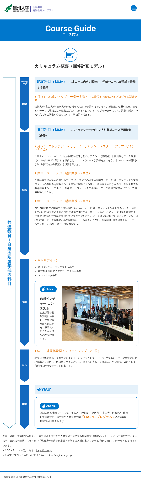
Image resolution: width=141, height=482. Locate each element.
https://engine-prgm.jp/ (60, 455)
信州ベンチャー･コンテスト (47, 303)
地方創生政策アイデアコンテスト (56, 271)
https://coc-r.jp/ (44, 450)
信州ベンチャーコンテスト (52, 267)
